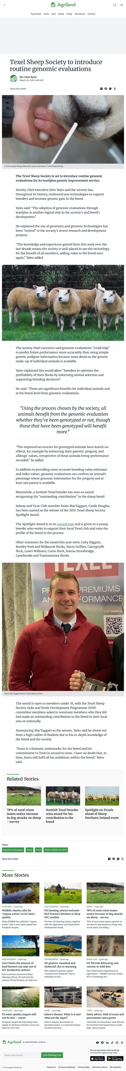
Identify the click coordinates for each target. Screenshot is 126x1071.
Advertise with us (99, 1067)
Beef (53, 14)
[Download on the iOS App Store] (97, 1058)
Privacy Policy (84, 1067)
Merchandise (115, 1067)
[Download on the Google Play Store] (115, 1058)
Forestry (91, 14)
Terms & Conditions (66, 1067)
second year (65, 524)
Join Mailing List (52, 1055)
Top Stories (36, 14)
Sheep (69, 14)
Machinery (80, 14)
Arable (61, 14)
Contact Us (51, 1067)
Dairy (46, 14)
